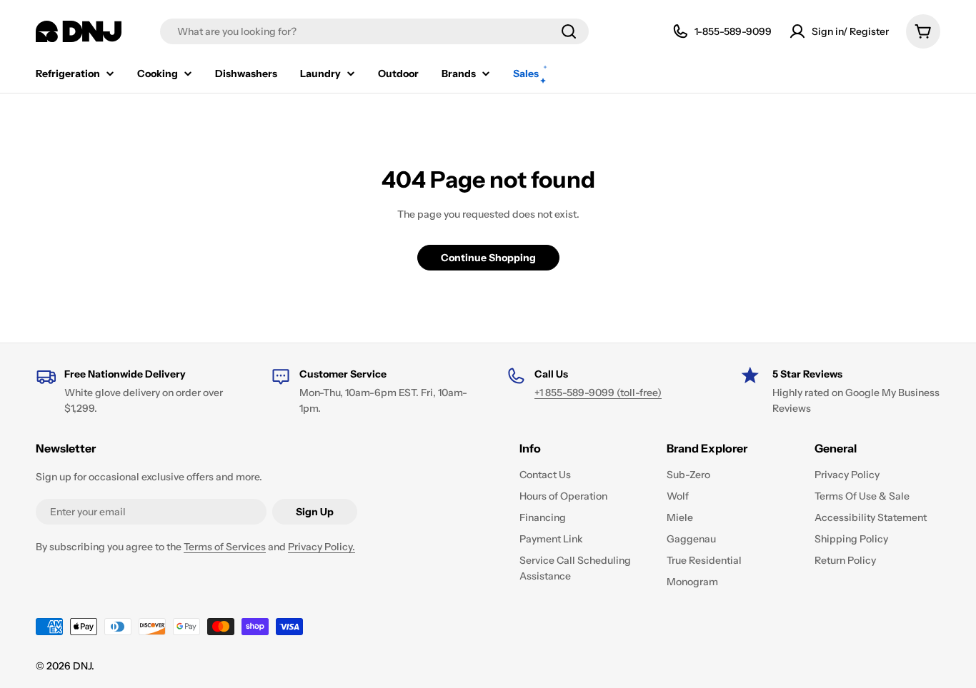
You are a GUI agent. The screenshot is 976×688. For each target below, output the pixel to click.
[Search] (568, 31)
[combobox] (374, 31)
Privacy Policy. (321, 546)
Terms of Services (225, 546)
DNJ (82, 665)
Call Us (551, 374)
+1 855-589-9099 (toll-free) (598, 392)
